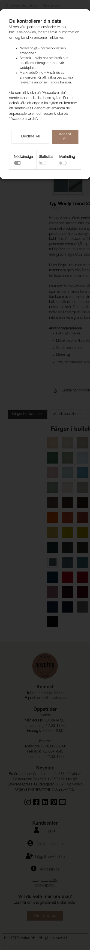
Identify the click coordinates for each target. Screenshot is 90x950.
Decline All (30, 137)
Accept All (65, 137)
